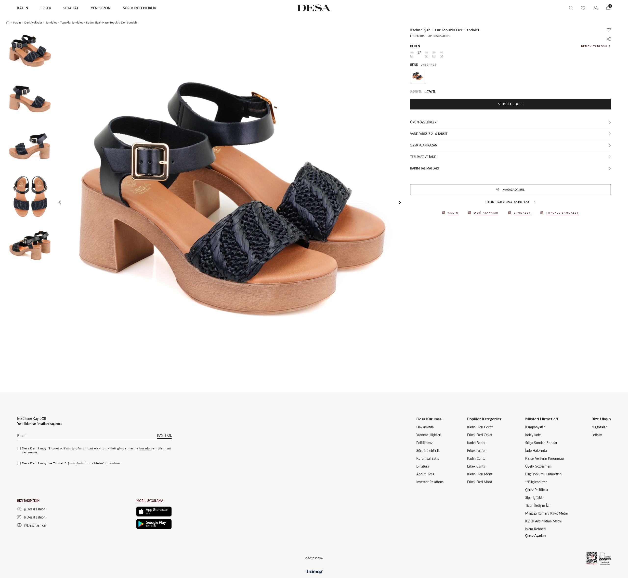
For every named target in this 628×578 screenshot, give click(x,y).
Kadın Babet (476, 443)
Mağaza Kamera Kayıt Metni (546, 513)
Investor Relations (430, 482)
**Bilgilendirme (536, 482)
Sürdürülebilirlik (428, 450)
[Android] (154, 524)
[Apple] (154, 511)
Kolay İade (533, 435)
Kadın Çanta (476, 458)
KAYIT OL (164, 435)
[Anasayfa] (8, 22)
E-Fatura (422, 466)
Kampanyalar (535, 427)
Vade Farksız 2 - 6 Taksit (428, 134)
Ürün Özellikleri (423, 122)
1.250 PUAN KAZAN (423, 145)
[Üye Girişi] (595, 7)
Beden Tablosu (594, 46)
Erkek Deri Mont (479, 482)
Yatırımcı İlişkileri (428, 435)
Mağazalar (599, 427)
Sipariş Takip (534, 497)
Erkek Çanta (476, 466)
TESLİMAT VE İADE (423, 157)
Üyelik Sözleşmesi (538, 466)
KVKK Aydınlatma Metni (543, 521)
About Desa (425, 474)
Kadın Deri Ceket (480, 427)
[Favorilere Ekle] (609, 30)
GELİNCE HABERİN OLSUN (411, 56)
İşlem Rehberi (535, 529)
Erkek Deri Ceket (479, 435)
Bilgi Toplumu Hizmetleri (543, 474)
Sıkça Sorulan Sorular (541, 443)
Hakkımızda (425, 427)
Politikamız (424, 443)
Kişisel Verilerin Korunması (544, 458)
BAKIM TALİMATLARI (424, 168)
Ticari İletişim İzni (538, 505)
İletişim (596, 435)
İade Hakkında (536, 450)
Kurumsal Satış (427, 458)
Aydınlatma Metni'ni (91, 463)
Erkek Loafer (476, 450)
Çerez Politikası (536, 490)
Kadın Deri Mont (479, 474)
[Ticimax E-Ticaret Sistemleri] (314, 572)
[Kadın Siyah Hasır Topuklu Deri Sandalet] (417, 76)
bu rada (144, 448)
